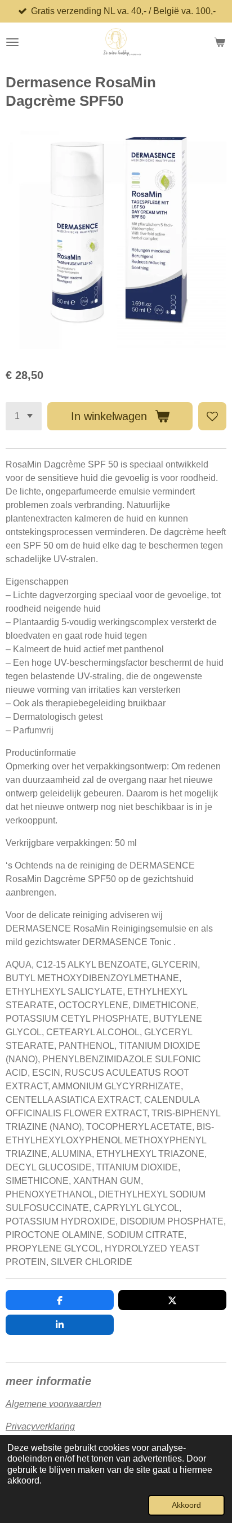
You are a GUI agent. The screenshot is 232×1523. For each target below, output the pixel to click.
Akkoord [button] (186, 1504)
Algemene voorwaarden (53, 1404)
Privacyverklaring (40, 1426)
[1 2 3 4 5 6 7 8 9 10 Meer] (24, 416)
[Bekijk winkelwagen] (219, 42)
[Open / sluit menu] (12, 42)
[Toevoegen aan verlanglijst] (212, 416)
